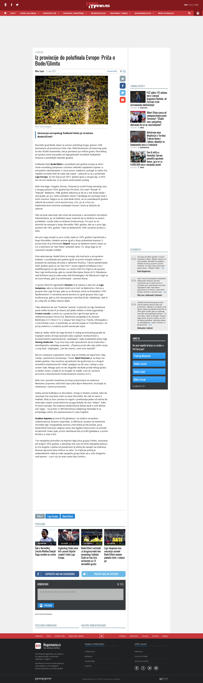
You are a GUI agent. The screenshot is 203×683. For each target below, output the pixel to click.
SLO (191, 5)
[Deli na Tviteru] (123, 93)
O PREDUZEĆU (90, 652)
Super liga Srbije (28, 13)
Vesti (13, 13)
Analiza (165, 636)
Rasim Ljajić (139, 371)
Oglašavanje (90, 661)
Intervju (145, 636)
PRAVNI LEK (139, 652)
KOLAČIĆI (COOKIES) (141, 661)
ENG (196, 5)
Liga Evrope (52, 516)
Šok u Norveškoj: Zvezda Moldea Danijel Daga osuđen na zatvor (45, 551)
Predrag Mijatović (142, 356)
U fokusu (122, 636)
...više (162, 268)
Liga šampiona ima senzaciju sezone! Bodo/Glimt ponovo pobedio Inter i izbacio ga (114, 554)
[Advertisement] (101, 31)
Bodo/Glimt (67, 516)
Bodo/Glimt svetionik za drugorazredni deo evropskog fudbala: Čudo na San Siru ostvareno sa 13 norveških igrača (91, 556)
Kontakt (88, 666)
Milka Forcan (140, 379)
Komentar (134, 636)
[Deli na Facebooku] (123, 86)
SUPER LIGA (60, 636)
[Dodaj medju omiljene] (123, 79)
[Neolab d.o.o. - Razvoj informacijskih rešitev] (164, 679)
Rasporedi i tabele (76, 636)
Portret (155, 636)
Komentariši (112, 71)
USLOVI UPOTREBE (141, 656)
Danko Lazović (140, 364)
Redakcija (88, 656)
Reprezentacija (98, 13)
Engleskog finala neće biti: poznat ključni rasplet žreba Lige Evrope (68, 552)
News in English (166, 13)
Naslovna (39, 636)
